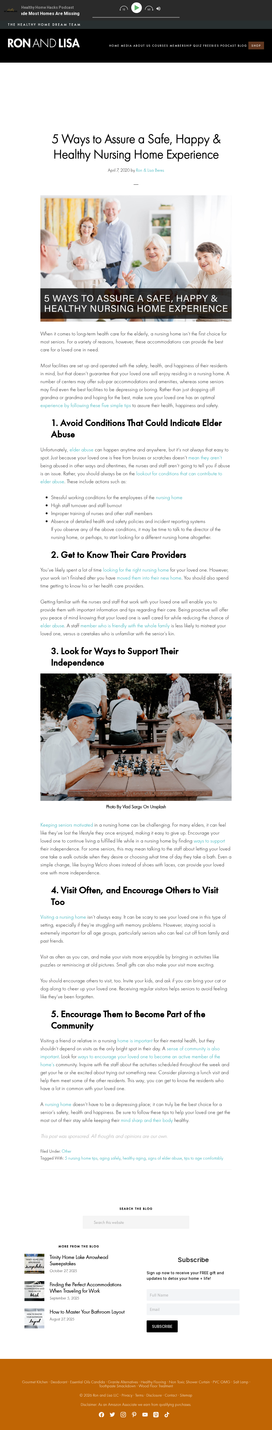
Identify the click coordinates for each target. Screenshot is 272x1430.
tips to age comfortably (203, 1158)
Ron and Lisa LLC (106, 1395)
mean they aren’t (205, 457)
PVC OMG (221, 1382)
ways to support (209, 840)
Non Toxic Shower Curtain (189, 1382)
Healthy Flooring (153, 1382)
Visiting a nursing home (63, 916)
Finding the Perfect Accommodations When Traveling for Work (85, 1287)
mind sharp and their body (147, 1120)
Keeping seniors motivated (66, 824)
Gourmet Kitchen (35, 1382)
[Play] (137, 8)
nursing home (169, 497)
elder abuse (82, 449)
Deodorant (59, 1382)
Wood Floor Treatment (156, 1386)
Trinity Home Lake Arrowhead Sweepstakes (79, 1260)
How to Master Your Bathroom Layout (87, 1311)
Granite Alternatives (123, 1382)
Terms (139, 1395)
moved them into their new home (149, 577)
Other (66, 1151)
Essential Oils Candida (87, 1382)
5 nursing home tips (81, 1158)
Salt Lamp (240, 1382)
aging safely (110, 1158)
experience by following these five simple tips (85, 405)
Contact (171, 1395)
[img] (124, 8)
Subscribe (162, 1326)
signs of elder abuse (165, 1158)
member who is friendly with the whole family (125, 625)
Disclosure (154, 1395)
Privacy (127, 1395)
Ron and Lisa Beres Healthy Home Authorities (44, 42)
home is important (134, 1040)
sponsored (78, 1136)
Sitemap (186, 1395)
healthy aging (134, 1158)
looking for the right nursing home (136, 569)
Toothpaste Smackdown (117, 1386)
